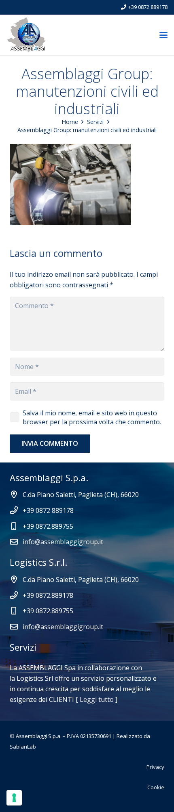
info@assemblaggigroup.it (63, 541)
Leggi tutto (97, 699)
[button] (163, 35)
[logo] (26, 35)
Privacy (155, 767)
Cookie (155, 787)
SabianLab (23, 746)
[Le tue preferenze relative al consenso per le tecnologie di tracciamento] (14, 797)
